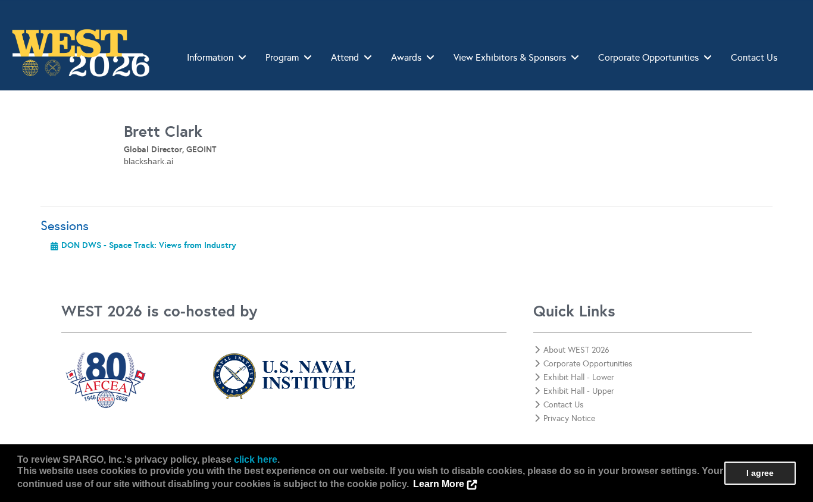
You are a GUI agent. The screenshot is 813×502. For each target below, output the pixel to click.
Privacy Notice (569, 418)
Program (282, 57)
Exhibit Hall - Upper (578, 391)
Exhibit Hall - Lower (578, 377)
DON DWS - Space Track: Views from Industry (148, 245)
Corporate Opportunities (648, 57)
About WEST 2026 (576, 350)
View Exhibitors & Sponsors (510, 57)
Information (210, 57)
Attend (345, 57)
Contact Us (754, 57)
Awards (406, 57)
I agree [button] (760, 473)
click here (255, 459)
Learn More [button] (438, 484)
